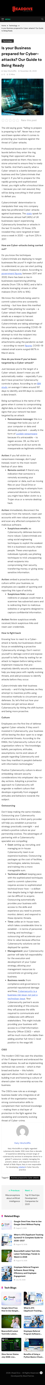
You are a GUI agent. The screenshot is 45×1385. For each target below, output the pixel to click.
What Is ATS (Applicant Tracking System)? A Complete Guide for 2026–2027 (28, 1237)
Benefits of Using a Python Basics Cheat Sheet (33, 1357)
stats (29, 213)
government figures (12, 273)
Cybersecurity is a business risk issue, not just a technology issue (23, 995)
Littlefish (21, 1167)
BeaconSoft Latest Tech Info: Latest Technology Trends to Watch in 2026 (27, 1254)
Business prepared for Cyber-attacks (25, 1178)
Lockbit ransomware (26, 433)
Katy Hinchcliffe (10, 71)
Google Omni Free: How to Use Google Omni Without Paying (11, 1311)
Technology (7, 41)
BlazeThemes (28, 1376)
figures (28, 345)
